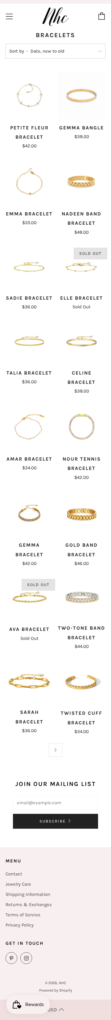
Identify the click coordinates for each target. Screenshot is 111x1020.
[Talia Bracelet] (29, 341)
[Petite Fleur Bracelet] (29, 95)
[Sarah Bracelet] (29, 681)
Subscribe (52, 821)
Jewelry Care (18, 884)
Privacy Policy (20, 925)
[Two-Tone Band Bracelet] (82, 597)
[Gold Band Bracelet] (82, 513)
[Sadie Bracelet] (29, 267)
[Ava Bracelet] (29, 598)
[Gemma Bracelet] (29, 513)
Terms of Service (23, 915)
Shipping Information (28, 894)
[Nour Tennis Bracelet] (82, 427)
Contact (14, 874)
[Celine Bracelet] (82, 341)
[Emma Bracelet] (29, 182)
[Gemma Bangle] (82, 95)
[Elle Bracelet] (82, 267)
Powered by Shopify (55, 990)
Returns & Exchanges (29, 904)
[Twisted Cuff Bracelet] (82, 681)
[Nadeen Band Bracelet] (82, 182)
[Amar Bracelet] (29, 427)
